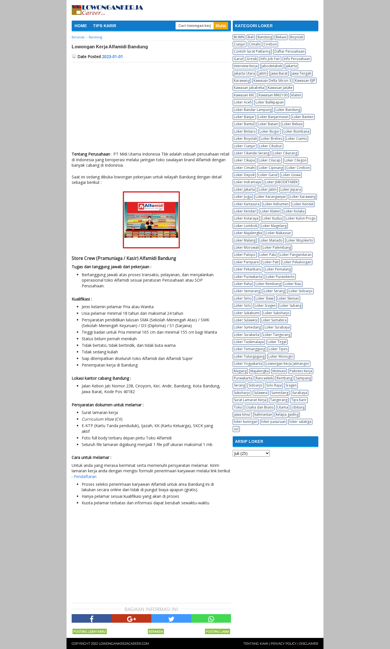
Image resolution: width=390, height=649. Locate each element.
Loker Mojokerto (299, 240)
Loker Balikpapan (270, 102)
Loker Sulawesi (246, 320)
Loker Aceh (243, 102)
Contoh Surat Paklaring (252, 51)
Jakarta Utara (244, 73)
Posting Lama (217, 631)
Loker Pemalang (278, 269)
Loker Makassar (278, 232)
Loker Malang (245, 240)
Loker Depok (244, 174)
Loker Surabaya (277, 327)
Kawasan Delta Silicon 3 (272, 80)
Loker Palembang (277, 247)
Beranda (156, 631)
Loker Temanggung (249, 349)
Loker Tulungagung (249, 356)
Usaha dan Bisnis (260, 407)
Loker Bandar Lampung (253, 109)
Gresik (252, 58)
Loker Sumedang (247, 327)
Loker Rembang (268, 283)
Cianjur (239, 44)
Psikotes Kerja (301, 371)
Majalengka (259, 371)
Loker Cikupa (244, 160)
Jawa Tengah (301, 73)
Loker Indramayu (247, 182)
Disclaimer (308, 644)
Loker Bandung (288, 109)
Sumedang (279, 392)
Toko (238, 407)
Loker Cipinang (271, 167)
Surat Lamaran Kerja (250, 399)
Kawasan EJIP (305, 80)
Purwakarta (243, 378)
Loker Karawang (303, 196)
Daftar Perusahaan (289, 51)
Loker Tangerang (276, 334)
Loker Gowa (291, 174)
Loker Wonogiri (280, 356)
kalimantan (263, 414)
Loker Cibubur (270, 146)
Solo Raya (274, 385)
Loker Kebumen (276, 204)
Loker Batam (268, 124)
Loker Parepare (246, 262)
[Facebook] (92, 618)
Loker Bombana (296, 131)
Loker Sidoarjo (300, 290)
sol (236, 429)
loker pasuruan (273, 421)
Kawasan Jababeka (249, 87)
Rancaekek (264, 378)
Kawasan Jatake (280, 87)
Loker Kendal (302, 204)
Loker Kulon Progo (301, 218)
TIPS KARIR (104, 25)
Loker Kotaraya (246, 218)
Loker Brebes (271, 138)
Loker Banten (302, 116)
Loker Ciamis (296, 138)
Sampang (303, 378)
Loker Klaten (270, 211)
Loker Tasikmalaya (249, 341)
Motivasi (279, 371)
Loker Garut (268, 174)
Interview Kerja (246, 65)
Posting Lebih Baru (89, 631)
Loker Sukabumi (247, 312)
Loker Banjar (244, 116)
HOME (81, 25)
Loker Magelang (274, 225)
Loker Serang (274, 290)
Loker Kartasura (247, 204)
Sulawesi (261, 392)
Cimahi (254, 44)
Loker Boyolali (245, 138)
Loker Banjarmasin (273, 116)
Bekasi (281, 37)
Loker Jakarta (244, 189)
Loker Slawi (265, 298)
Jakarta (291, 65)
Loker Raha (243, 283)
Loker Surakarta (246, 334)
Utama (282, 407)
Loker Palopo (245, 254)
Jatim (263, 73)
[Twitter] (171, 618)
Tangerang (279, 399)
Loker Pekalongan (296, 262)
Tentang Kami (255, 644)
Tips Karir (299, 399)
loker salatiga (300, 421)
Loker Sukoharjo (276, 312)
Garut (238, 58)
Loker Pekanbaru (247, 269)
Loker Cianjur (244, 146)
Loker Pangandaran (295, 254)
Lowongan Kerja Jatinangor (287, 363)
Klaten (296, 95)
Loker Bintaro (245, 131)
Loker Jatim (268, 189)
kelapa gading (287, 414)
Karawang (242, 80)
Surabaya (299, 392)
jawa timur (242, 414)
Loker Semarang (247, 290)
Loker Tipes (278, 349)
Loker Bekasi (292, 124)
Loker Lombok (245, 225)
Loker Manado (271, 240)
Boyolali (296, 37)
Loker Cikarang (285, 153)
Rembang (284, 378)
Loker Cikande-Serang (251, 153)
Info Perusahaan (297, 58)
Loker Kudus (272, 218)
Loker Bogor (270, 131)
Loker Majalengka (248, 232)
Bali (251, 37)
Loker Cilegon (295, 160)
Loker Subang (290, 305)
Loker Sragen (265, 305)
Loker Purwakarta (248, 276)
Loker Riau (293, 283)
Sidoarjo (255, 385)
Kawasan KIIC (244, 95)
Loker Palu (267, 254)
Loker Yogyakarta (248, 363)
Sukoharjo (242, 392)
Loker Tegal (277, 341)
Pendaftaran (85, 476)
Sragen (291, 385)
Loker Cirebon (298, 167)
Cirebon (270, 44)
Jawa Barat (279, 73)
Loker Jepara (290, 189)
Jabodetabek (271, 65)
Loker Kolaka (294, 211)
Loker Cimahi (244, 167)
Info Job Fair (270, 58)
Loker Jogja (243, 196)
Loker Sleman (288, 298)
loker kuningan (246, 421)
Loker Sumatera (274, 320)
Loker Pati (271, 262)
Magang (240, 371)
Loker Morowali (246, 247)
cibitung (298, 407)
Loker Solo (242, 305)
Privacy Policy (284, 644)
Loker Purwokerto (280, 276)
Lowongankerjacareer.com (124, 644)
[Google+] (132, 618)
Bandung (265, 37)
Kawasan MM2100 (273, 95)
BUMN (239, 37)
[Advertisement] (151, 105)
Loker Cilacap (270, 160)
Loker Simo (243, 298)
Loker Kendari (245, 211)
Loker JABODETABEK (281, 182)
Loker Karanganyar (271, 196)
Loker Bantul (244, 124)
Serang (239, 385)
